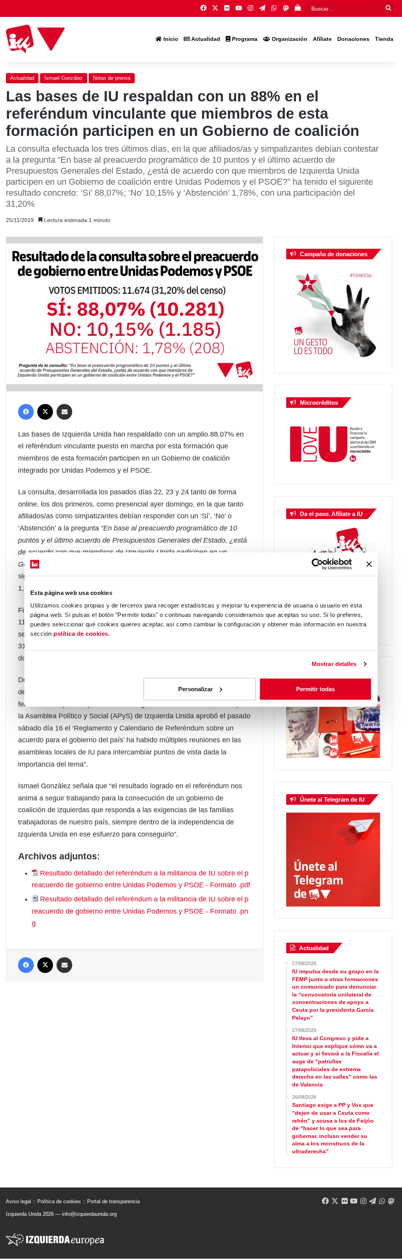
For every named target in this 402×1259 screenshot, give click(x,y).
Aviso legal (18, 1201)
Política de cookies (59, 1201)
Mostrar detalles (334, 664)
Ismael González (63, 78)
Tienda (384, 39)
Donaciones (353, 39)
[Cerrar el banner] (369, 564)
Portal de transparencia (113, 1201)
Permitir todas (315, 688)
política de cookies (80, 633)
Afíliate (322, 39)
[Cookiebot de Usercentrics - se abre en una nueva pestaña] (317, 564)
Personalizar (195, 688)
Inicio (170, 39)
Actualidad (205, 39)
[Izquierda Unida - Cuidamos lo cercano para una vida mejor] (35, 39)
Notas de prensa (111, 78)
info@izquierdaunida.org (89, 1214)
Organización (288, 39)
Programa (244, 39)
